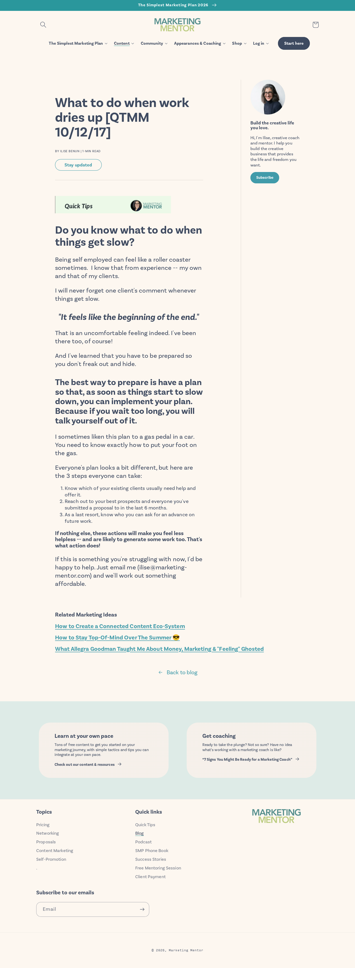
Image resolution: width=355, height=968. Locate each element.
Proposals (46, 842)
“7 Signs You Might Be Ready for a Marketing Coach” (247, 759)
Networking (47, 833)
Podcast (143, 842)
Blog (139, 833)
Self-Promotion (51, 859)
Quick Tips (145, 824)
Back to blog (182, 672)
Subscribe (264, 177)
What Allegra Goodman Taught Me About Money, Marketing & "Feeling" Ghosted (159, 649)
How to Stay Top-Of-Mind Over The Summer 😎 (117, 637)
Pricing (43, 824)
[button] (43, 25)
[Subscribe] (142, 909)
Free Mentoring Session (158, 868)
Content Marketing (54, 850)
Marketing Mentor (186, 950)
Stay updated (78, 165)
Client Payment (150, 876)
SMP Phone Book (151, 850)
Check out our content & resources (85, 764)
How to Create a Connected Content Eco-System (120, 626)
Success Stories (150, 859)
